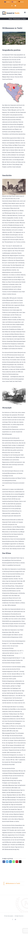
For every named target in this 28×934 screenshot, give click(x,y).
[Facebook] (4, 861)
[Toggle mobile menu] (25, 12)
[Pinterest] (17, 861)
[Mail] (20, 861)
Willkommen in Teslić (13, 883)
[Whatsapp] (13, 861)
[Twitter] (7, 861)
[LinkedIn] (10, 861)
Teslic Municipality (9, 916)
